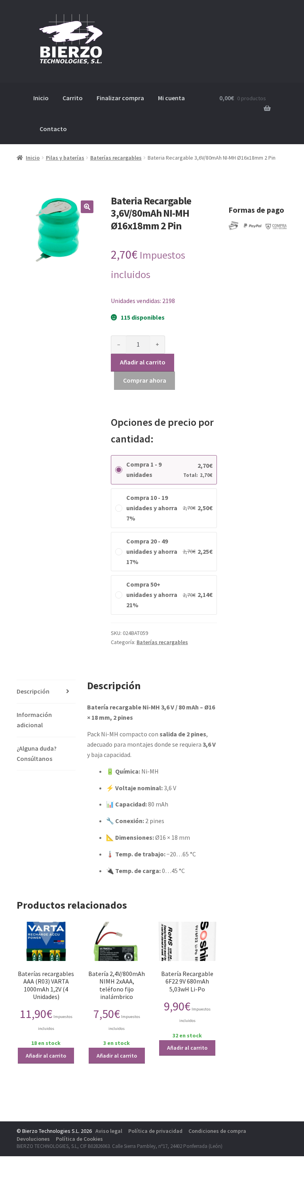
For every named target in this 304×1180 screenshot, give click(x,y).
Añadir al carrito (142, 362)
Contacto (53, 129)
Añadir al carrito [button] (46, 1055)
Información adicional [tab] (34, 720)
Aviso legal (108, 1130)
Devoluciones (33, 1138)
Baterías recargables (116, 157)
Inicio (41, 98)
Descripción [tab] (33, 691)
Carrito (73, 98)
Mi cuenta (171, 98)
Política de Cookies (79, 1138)
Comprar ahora (144, 380)
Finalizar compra (120, 98)
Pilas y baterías (65, 157)
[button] (87, 206)
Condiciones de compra (217, 1130)
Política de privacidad (155, 1130)
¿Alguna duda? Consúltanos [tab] (37, 753)
